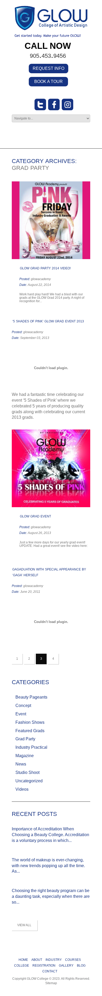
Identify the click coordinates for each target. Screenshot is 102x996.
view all (24, 925)
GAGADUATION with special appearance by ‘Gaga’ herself (49, 572)
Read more (44, 301)
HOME (23, 960)
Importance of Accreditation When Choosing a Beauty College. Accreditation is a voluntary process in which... (50, 835)
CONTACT (49, 971)
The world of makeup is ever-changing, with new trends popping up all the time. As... (48, 866)
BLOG (81, 965)
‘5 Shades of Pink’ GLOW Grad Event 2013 (48, 321)
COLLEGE (21, 965)
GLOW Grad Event (35, 516)
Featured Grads (29, 730)
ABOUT (36, 960)
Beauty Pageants (31, 697)
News (20, 764)
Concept (23, 705)
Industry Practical (31, 747)
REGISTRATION (43, 965)
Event (20, 714)
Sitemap (51, 983)
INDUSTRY (54, 960)
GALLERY (66, 965)
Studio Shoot (27, 772)
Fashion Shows (29, 722)
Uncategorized (29, 781)
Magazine (24, 755)
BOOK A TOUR (48, 81)
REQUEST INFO (48, 68)
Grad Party (25, 739)
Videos (22, 789)
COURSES (73, 960)
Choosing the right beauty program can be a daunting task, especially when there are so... (51, 896)
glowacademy (41, 279)
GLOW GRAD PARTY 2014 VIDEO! (45, 268)
